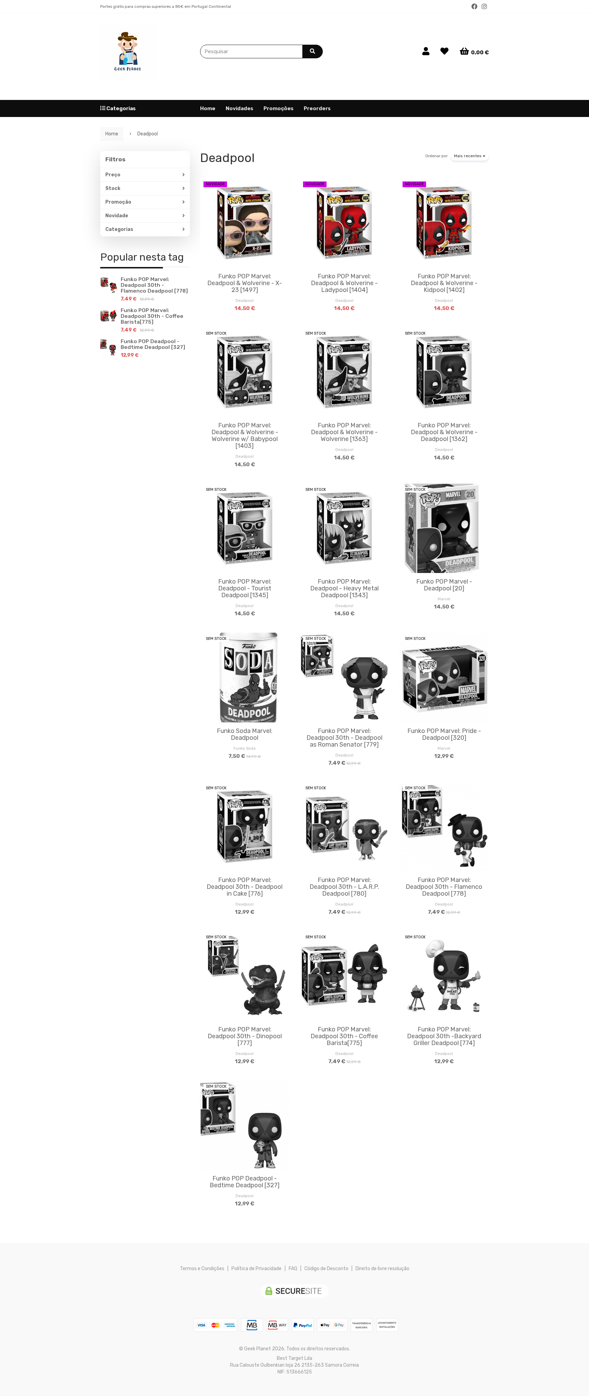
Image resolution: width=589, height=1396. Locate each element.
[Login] (425, 51)
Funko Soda (244, 748)
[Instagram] (484, 6)
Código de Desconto (326, 1269)
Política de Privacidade (256, 1269)
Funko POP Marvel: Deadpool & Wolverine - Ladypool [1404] (344, 283)
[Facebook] (474, 6)
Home (207, 108)
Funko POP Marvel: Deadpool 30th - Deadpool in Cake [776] (245, 886)
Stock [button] (112, 188)
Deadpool (227, 157)
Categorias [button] (119, 229)
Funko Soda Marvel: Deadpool (244, 734)
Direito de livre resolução (382, 1269)
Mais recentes (468, 155)
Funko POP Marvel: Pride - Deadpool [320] (444, 734)
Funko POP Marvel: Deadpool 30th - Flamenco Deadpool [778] (154, 285)
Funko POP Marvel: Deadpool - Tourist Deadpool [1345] (244, 588)
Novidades (239, 108)
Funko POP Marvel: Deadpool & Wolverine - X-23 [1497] (244, 283)
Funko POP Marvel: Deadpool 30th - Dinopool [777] (245, 1036)
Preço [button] (112, 175)
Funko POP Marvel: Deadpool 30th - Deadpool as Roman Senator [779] (344, 737)
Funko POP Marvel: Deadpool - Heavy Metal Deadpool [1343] (344, 588)
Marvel (444, 599)
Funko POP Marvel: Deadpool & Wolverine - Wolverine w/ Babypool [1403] (244, 436)
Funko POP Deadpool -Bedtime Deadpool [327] (153, 344)
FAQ (293, 1269)
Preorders (317, 108)
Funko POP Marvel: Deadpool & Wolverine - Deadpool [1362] (444, 432)
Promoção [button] (118, 202)
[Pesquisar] (312, 51)
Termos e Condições (202, 1269)
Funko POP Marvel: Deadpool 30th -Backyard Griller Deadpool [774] (444, 1036)
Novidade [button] (116, 216)
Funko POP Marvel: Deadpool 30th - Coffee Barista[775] (152, 316)
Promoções (278, 108)
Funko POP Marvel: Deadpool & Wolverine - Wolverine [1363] (344, 432)
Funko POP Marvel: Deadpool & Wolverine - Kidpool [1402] (444, 283)
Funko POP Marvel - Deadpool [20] (444, 585)
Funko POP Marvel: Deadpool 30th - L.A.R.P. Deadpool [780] (344, 886)
